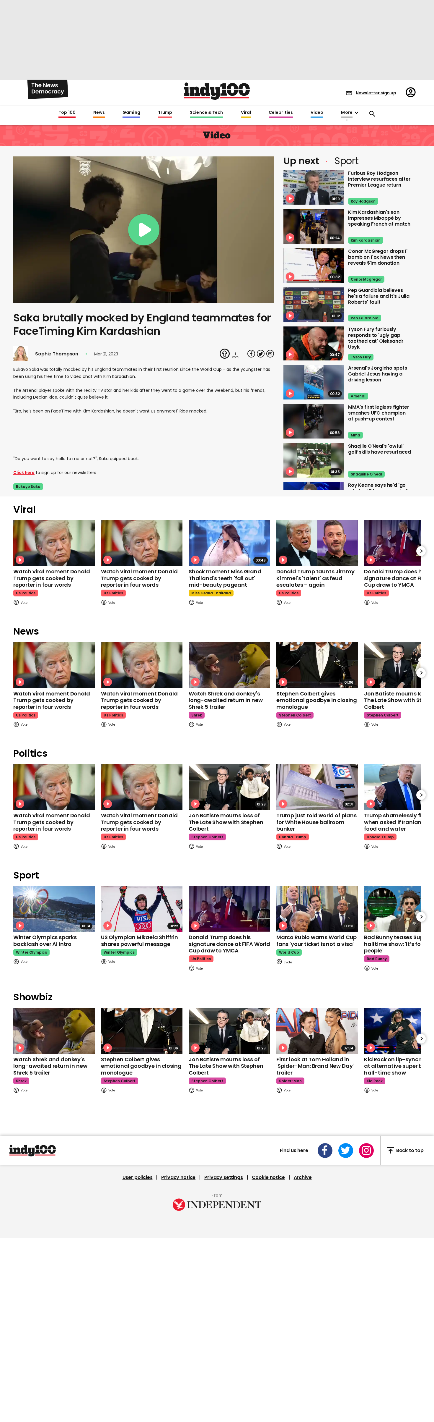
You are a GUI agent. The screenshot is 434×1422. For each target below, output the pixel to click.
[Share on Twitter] (261, 353)
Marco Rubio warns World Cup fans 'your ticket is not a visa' (316, 941)
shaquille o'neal (366, 474)
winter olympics (31, 952)
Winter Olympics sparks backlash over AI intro (45, 941)
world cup (289, 952)
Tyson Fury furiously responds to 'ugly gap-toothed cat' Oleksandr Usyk (375, 338)
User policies (138, 1177)
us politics (25, 593)
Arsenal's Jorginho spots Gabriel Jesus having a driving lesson (377, 374)
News (99, 112)
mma (355, 435)
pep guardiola (364, 318)
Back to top (410, 1150)
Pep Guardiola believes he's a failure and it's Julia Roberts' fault (378, 296)
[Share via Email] (270, 353)
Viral (246, 112)
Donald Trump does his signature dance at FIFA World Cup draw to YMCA (229, 944)
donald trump (292, 836)
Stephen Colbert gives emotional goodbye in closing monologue (316, 700)
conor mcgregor (366, 279)
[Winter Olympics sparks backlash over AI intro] (54, 909)
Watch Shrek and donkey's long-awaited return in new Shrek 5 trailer (225, 700)
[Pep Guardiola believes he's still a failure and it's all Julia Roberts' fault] (313, 304)
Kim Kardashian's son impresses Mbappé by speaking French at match (379, 218)
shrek (196, 715)
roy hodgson (363, 201)
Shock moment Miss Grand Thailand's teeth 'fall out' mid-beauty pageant (225, 578)
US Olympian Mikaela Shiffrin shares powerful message (139, 941)
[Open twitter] (345, 1150)
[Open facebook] (325, 1150)
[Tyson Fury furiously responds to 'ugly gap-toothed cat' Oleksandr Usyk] (313, 343)
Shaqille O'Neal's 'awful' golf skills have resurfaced (379, 449)
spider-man (290, 1080)
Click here (24, 472)
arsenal (358, 396)
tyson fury (361, 357)
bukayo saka (28, 486)
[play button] (143, 229)
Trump (165, 112)
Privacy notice (178, 1177)
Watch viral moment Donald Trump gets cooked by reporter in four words (51, 578)
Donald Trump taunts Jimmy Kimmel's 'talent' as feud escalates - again (315, 578)
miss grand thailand (211, 593)
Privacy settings (223, 1177)
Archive (303, 1177)
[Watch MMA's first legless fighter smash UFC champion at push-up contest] (313, 421)
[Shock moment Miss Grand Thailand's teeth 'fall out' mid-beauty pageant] (229, 543)
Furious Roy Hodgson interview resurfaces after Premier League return (379, 179)
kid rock (375, 1080)
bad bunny (377, 958)
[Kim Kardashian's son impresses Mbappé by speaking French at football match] (313, 226)
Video (317, 112)
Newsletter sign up (376, 93)
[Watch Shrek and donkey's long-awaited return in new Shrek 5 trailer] (229, 665)
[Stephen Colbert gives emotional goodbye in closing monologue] (317, 665)
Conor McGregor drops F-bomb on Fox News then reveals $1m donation (379, 257)
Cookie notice (268, 1177)
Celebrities (281, 112)
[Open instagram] (366, 1150)
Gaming (131, 112)
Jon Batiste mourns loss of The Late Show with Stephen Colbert (226, 822)
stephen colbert (295, 715)
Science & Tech (206, 112)
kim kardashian (366, 240)
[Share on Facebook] (251, 353)
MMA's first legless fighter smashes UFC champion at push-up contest (378, 413)
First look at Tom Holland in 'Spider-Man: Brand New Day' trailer (315, 1066)
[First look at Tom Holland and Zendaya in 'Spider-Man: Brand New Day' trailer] (317, 1031)
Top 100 (67, 112)
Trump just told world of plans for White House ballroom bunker (316, 822)
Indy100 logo (217, 91)
